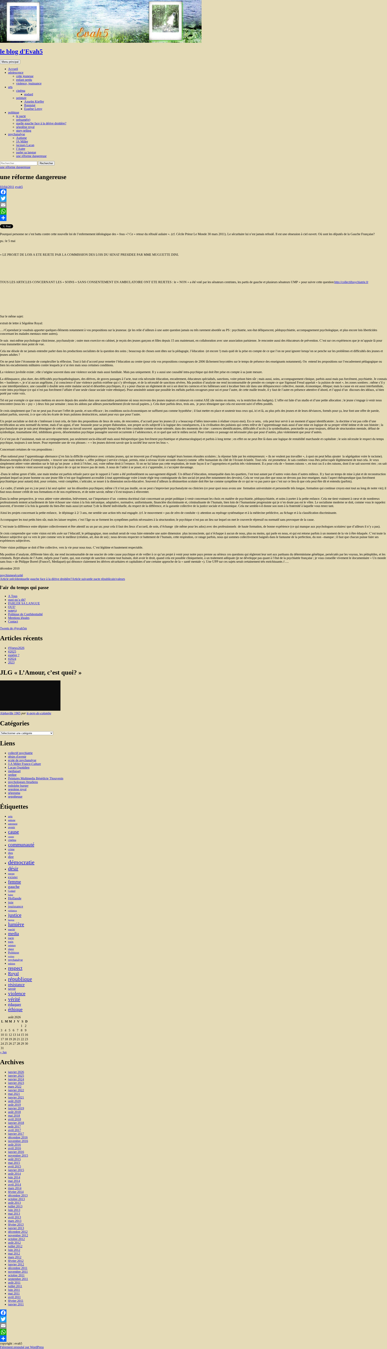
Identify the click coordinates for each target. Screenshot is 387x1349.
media (13, 933)
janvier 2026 (16, 1072)
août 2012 (14, 1242)
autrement (12, 823)
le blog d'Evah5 (21, 51)
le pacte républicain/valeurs (98, 579)
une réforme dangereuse (31, 156)
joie (11, 902)
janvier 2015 (16, 1170)
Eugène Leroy (33, 109)
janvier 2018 (16, 1123)
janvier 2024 (16, 1079)
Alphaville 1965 (10, 713)
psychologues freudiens (23, 782)
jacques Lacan (25, 145)
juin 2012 (14, 1250)
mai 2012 (14, 1253)
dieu (10, 852)
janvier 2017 (16, 1133)
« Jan (3, 1052)
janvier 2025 (16, 1075)
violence (16, 993)
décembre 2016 (18, 1137)
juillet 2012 (15, 1246)
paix (11, 941)
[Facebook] (193, 192)
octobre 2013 (16, 1199)
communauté (21, 844)
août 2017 (14, 1126)
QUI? (11, 607)
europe (11, 873)
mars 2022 (14, 1086)
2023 (11, 662)
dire (11, 857)
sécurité (18, 575)
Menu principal (10, 61)
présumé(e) (23, 119)
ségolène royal (25, 127)
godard (28, 94)
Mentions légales (18, 618)
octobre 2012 (16, 1239)
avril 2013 (14, 1217)
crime (11, 849)
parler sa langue (26, 152)
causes (11, 837)
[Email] (193, 205)
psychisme (6, 575)
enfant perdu (24, 79)
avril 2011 (14, 1297)
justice (14, 915)
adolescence (15, 72)
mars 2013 (14, 1221)
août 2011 (14, 1282)
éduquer (14, 1004)
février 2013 (16, 1224)
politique (13, 112)
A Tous (12, 596)
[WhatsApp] (193, 211)
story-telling (23, 130)
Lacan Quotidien (18, 767)
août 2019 (14, 1104)
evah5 (19, 187)
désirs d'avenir (17, 756)
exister (13, 877)
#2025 (12, 651)
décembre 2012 (18, 1231)
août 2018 (14, 1112)
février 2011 (15, 1300)
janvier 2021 (16, 1097)
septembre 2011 (18, 1279)
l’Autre (20, 148)
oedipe (12, 774)
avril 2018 (14, 1119)
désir (13, 868)
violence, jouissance (29, 83)
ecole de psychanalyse (22, 760)
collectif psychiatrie (20, 753)
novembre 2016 (18, 1141)
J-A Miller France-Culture (24, 764)
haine (10, 895)
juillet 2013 (15, 1206)
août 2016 (14, 1144)
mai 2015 (14, 1162)
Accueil (13, 69)
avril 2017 (14, 1130)
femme (14, 881)
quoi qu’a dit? (17, 599)
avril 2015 (14, 1166)
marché (11, 929)
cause (13, 831)
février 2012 (16, 1260)
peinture (21, 98)
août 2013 (14, 1202)
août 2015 (14, 1159)
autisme (11, 820)
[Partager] (193, 218)
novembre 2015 (18, 1155)
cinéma (20, 90)
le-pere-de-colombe (39, 713)
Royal (13, 973)
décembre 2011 (17, 1268)
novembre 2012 (18, 1235)
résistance (16, 984)
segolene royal (17, 789)
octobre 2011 (16, 1275)
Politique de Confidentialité (25, 614)
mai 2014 (14, 1181)
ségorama (14, 793)
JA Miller (22, 141)
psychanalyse (16, 134)
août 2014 (14, 1173)
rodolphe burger (18, 785)
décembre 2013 (18, 1195)
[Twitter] (193, 198)
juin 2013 (14, 1210)
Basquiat (29, 105)
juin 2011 (14, 1290)
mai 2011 (14, 1293)
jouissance (15, 906)
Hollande (14, 898)
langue (11, 920)
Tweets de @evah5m (13, 628)
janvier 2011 (16, 1304)
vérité (14, 999)
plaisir (11, 949)
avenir (11, 827)
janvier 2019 (16, 1108)
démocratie (21, 862)
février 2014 (16, 1192)
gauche (14, 887)
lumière (16, 924)
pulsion (11, 963)
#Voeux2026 (16, 648)
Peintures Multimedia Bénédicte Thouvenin (35, 778)
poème (11, 956)
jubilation (12, 911)
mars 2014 (14, 1188)
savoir (12, 988)
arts (10, 87)
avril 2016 (14, 1148)
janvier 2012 (16, 1264)
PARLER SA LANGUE (24, 603)
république (20, 979)
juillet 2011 (15, 1286)
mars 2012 (14, 1257)
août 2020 (14, 1101)
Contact (13, 621)
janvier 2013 (16, 1228)
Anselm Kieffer (34, 101)
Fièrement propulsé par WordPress (22, 1347)
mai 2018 (14, 1115)
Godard (11, 891)
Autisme (21, 138)
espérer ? (13, 655)
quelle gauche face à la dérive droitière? (41, 123)
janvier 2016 (16, 1152)
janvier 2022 (16, 1090)
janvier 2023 (16, 1083)
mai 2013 (14, 1213)
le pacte (21, 116)
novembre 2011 (18, 1271)
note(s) (12, 610)
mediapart (14, 771)
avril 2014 (14, 1184)
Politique (13, 952)
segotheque (15, 796)
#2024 (12, 658)
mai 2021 (14, 1093)
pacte (11, 938)
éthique (15, 1009)
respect (15, 968)
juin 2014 (14, 1177)
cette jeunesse (24, 76)
